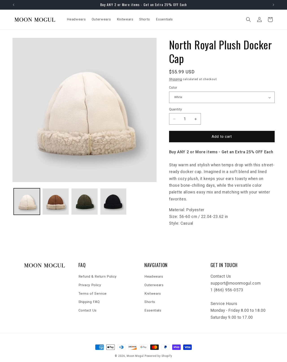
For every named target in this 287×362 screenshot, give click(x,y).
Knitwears (152, 294)
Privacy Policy (89, 285)
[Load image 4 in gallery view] (113, 201)
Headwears (153, 277)
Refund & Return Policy (97, 277)
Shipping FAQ (89, 302)
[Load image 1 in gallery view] (27, 201)
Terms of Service (92, 294)
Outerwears (154, 285)
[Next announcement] (273, 4)
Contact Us (87, 310)
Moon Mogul (135, 356)
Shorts (149, 302)
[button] (248, 19)
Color (173, 88)
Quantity (175, 109)
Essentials (152, 310)
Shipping (175, 79)
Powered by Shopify (158, 356)
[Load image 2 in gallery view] (55, 201)
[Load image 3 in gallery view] (84, 201)
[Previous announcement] (14, 4)
